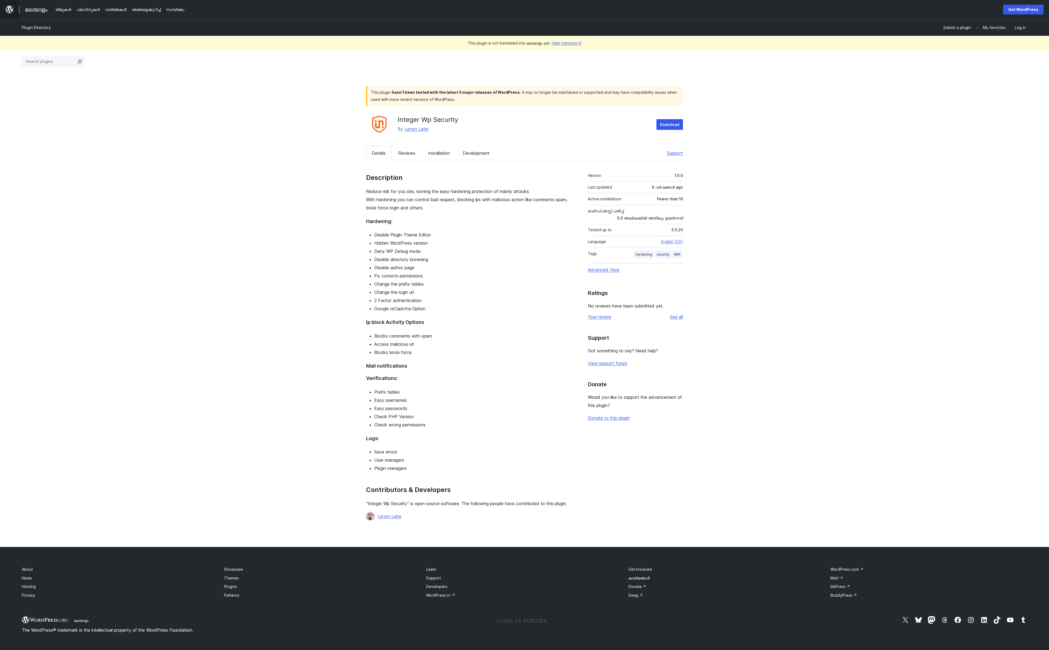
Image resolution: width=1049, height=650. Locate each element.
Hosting (29, 586)
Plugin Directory (36, 27)
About (27, 569)
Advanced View (604, 270)
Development (476, 153)
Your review (599, 317)
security (663, 254)
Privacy (28, 595)
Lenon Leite (416, 129)
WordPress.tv (440, 595)
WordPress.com (847, 569)
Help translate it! (567, 43)
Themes (231, 578)
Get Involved (640, 569)
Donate (637, 586)
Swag (635, 595)
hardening (644, 254)
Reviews (406, 153)
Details (378, 153)
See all (676, 317)
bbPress (840, 586)
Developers (436, 586)
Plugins (230, 586)
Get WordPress (1023, 9)
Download (669, 124)
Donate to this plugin (609, 418)
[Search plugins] (79, 61)
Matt (836, 578)
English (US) (672, 241)
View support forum (607, 363)
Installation (439, 153)
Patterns (231, 595)
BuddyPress (843, 595)
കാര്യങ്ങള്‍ (639, 578)
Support (675, 153)
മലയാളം (81, 620)
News (27, 578)
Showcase (233, 569)
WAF (677, 254)
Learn (431, 569)
